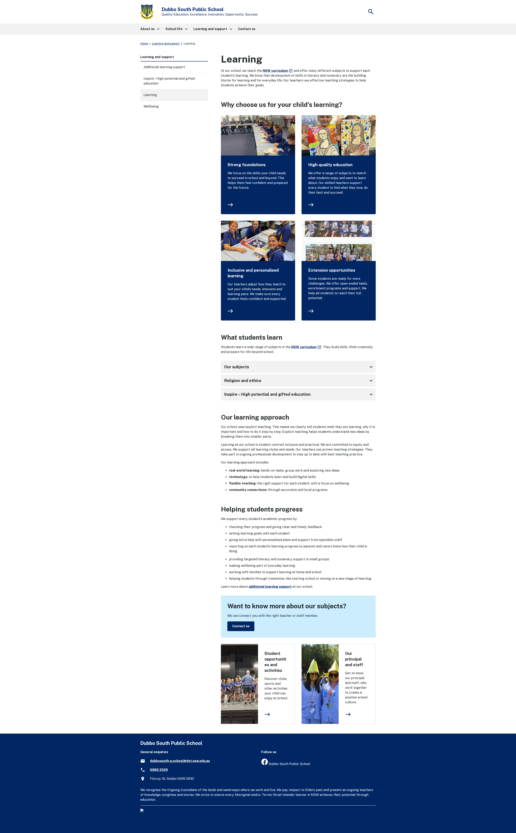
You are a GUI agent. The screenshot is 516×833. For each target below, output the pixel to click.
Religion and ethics (299, 381)
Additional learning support (164, 67)
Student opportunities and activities (275, 662)
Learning (150, 95)
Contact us (241, 626)
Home (144, 43)
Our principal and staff (354, 659)
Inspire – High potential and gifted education (299, 394)
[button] (149, 29)
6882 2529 (159, 770)
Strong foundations (247, 164)
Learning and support (166, 43)
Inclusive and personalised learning (253, 273)
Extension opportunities (331, 270)
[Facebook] (264, 764)
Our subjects (299, 367)
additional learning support (270, 587)
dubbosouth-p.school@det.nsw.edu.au (180, 761)
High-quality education (330, 164)
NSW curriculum (278, 71)
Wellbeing (151, 106)
